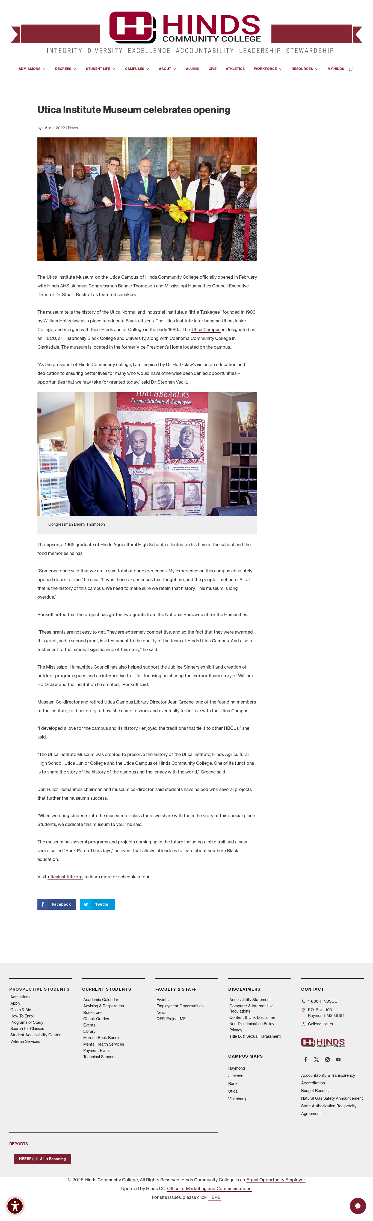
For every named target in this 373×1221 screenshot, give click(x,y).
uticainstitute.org (65, 876)
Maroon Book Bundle (101, 1037)
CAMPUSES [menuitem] (134, 69)
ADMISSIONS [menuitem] (29, 69)
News (73, 127)
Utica (233, 1091)
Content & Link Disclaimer (252, 1017)
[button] (358, 1206)
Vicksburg (237, 1098)
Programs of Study (26, 1022)
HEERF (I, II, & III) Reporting (42, 1159)
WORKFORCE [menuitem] (265, 69)
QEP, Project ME (171, 1018)
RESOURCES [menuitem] (302, 69)
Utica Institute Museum (70, 277)
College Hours (320, 1024)
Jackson (235, 1075)
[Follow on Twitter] (316, 1059)
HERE (214, 1197)
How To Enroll (22, 1016)
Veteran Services (25, 1041)
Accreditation (313, 1083)
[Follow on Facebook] (305, 1059)
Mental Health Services (103, 1044)
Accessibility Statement (250, 999)
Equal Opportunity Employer (276, 1179)
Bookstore (92, 1012)
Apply (15, 1003)
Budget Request (315, 1090)
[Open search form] (351, 69)
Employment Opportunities (179, 1006)
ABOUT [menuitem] (165, 69)
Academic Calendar (100, 999)
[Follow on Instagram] (327, 1059)
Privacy (235, 1030)
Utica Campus (123, 277)
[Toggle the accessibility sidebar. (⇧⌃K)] (15, 1206)
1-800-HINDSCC (323, 1001)
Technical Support (99, 1056)
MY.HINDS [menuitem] (336, 69)
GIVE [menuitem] (213, 69)
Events (89, 1025)
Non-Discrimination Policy (251, 1023)
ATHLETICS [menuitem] (235, 69)
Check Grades (96, 1018)
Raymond (236, 1068)
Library (89, 1031)
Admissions (20, 997)
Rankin (234, 1083)
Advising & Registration (103, 1006)
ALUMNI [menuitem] (192, 69)
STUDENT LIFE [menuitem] (98, 69)
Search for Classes (27, 1028)
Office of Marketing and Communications (209, 1188)
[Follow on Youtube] (338, 1059)
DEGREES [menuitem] (63, 69)
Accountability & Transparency (328, 1075)
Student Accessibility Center (35, 1034)
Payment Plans (96, 1050)
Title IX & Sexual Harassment (255, 1036)
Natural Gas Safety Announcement (332, 1098)
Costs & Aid (20, 1009)
